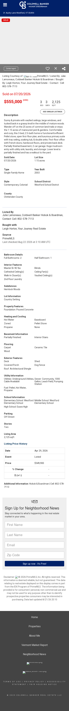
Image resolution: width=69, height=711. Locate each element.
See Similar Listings (52, 112)
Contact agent (11, 68)
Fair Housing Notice (43, 684)
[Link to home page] (34, 5)
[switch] (48, 69)
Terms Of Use (12, 681)
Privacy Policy (34, 681)
